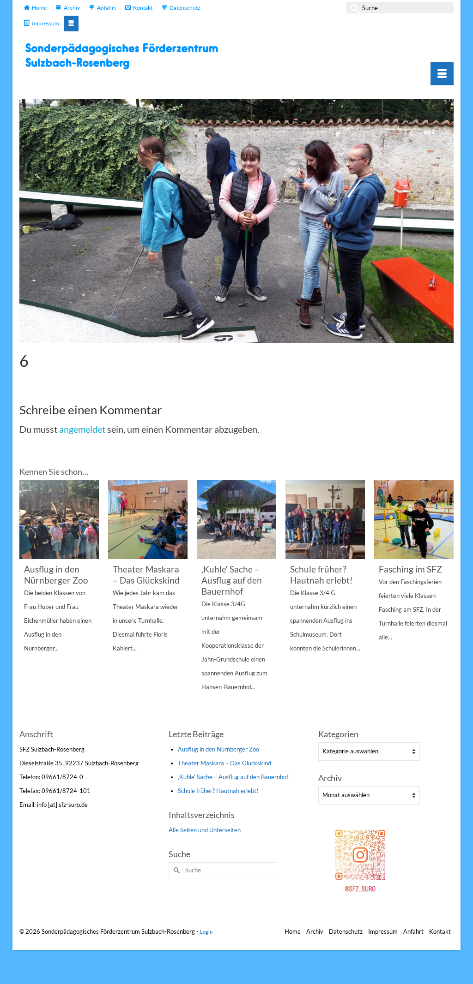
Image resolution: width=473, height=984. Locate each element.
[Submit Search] (353, 7)
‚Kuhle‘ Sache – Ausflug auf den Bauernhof (233, 777)
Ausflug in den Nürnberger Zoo (218, 749)
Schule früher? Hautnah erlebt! (218, 790)
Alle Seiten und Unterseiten (205, 830)
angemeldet (82, 429)
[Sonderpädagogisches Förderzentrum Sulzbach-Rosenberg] (126, 56)
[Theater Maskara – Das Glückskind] (148, 519)
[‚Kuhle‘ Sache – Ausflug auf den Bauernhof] (236, 519)
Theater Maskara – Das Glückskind (224, 763)
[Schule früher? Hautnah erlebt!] (325, 519)
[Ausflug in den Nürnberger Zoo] (59, 519)
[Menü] (442, 73)
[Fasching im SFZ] (414, 519)
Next (445, 602)
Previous (27, 602)
